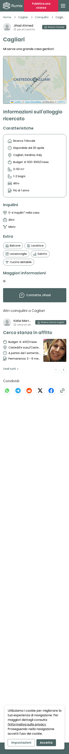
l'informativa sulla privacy (27, 724)
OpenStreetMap (33, 101)
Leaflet (17, 101)
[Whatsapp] (7, 391)
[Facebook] (51, 391)
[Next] (63, 370)
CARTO (61, 101)
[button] (34, 78)
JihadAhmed (23, 25)
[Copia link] (62, 391)
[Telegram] (18, 391)
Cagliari (23, 17)
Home (7, 17)
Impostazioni (21, 743)
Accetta (46, 743)
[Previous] (56, 370)
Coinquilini (41, 17)
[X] (40, 391)
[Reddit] (29, 391)
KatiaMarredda (22, 321)
